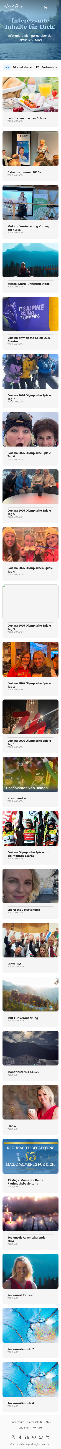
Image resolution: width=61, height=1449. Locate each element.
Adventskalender (23, 67)
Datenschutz (34, 1422)
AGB (48, 1422)
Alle (7, 67)
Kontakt (37, 1427)
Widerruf (24, 1427)
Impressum (17, 1422)
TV (37, 67)
